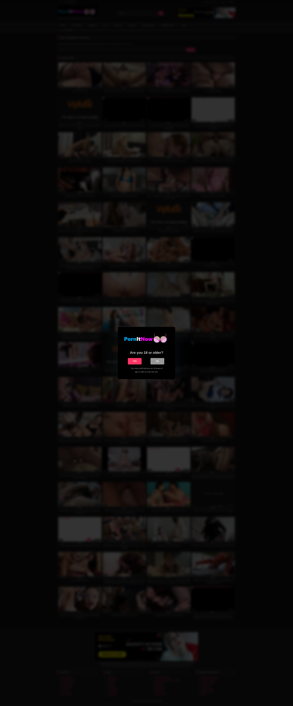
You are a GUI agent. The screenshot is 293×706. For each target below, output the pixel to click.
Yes (135, 361)
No (157, 361)
